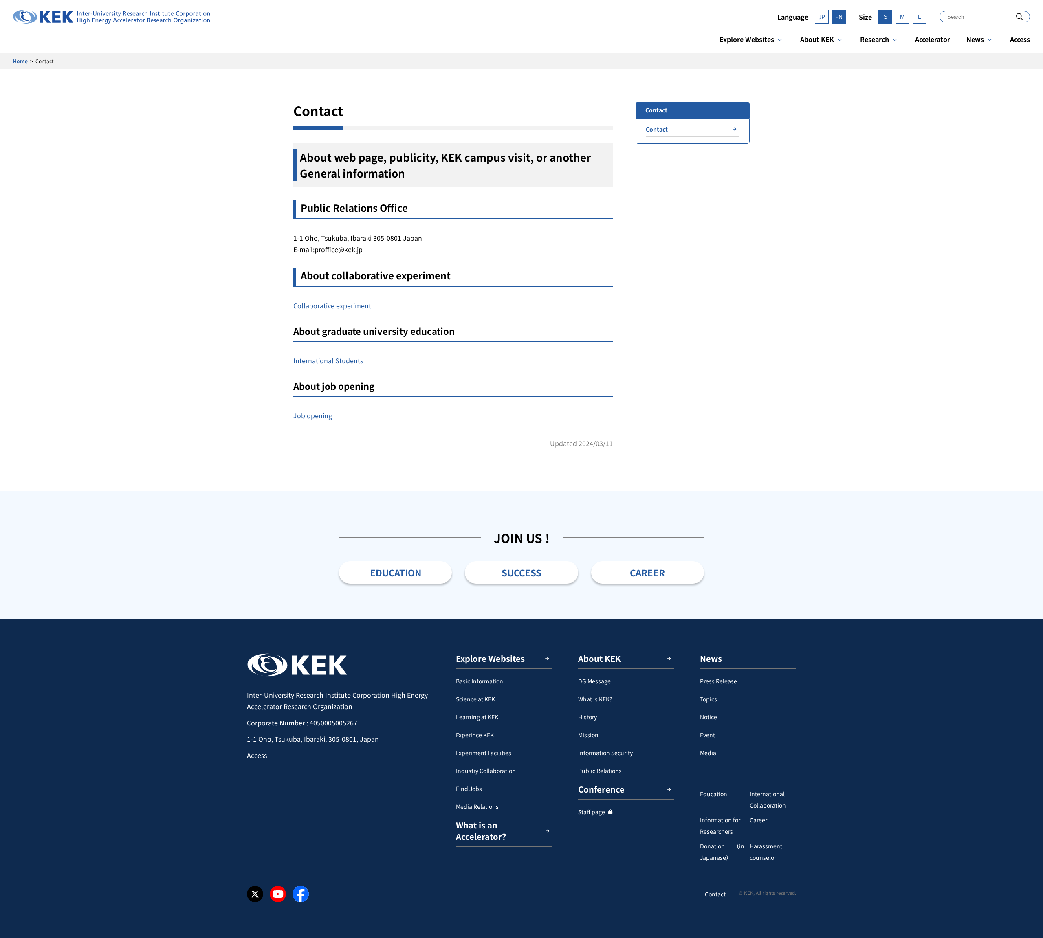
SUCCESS (521, 572)
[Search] (1019, 16)
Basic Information (479, 681)
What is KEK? (595, 699)
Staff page (591, 812)
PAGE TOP (1024, 619)
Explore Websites (747, 39)
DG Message (594, 681)
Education (713, 794)
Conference (601, 789)
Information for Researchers (720, 825)
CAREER (647, 572)
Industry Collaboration (486, 771)
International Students (328, 360)
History (587, 717)
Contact (657, 129)
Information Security (605, 753)
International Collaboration (768, 799)
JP (822, 17)
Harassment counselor (766, 851)
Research (874, 39)
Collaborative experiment (332, 305)
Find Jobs (469, 788)
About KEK (817, 39)
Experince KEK (475, 735)
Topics (708, 699)
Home (20, 60)
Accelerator (932, 39)
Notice (708, 717)
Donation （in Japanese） (722, 851)
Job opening (312, 415)
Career (758, 820)
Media (708, 753)
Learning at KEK (477, 717)
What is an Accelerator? (481, 830)
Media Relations (477, 806)
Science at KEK (475, 699)
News (975, 39)
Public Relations (600, 771)
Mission (588, 735)
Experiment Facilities (483, 753)
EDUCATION (395, 572)
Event (707, 735)
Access (1020, 39)
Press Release (718, 681)
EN (839, 17)
